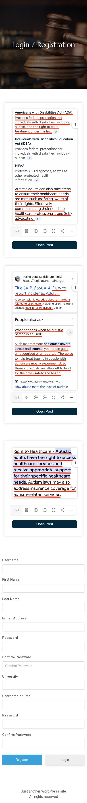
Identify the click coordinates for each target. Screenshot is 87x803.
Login (65, 760)
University (10, 677)
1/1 (16, 231)
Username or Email (17, 696)
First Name (11, 579)
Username (10, 560)
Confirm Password (16, 657)
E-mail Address (14, 618)
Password (10, 638)
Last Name (10, 599)
